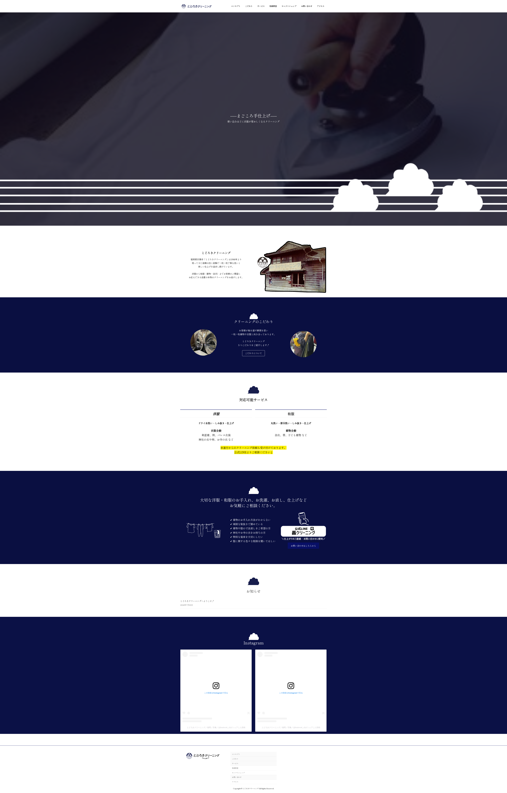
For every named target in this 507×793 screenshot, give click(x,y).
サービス (235, 763)
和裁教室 (235, 768)
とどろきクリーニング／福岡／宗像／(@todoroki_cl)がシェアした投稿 (216, 727)
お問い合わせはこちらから (303, 545)
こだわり (235, 759)
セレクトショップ (238, 772)
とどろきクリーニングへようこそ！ (197, 601)
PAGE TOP (494, 766)
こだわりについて (253, 353)
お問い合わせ (236, 777)
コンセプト (236, 754)
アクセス (235, 782)
